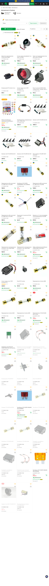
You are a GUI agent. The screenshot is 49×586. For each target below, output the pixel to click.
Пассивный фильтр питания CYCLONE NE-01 (23, 505)
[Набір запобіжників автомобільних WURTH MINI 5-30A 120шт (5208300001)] (40, 235)
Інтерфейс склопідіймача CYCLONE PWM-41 (7, 471)
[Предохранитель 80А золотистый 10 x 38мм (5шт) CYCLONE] (40, 171)
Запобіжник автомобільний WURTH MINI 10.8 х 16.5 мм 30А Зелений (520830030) (8, 348)
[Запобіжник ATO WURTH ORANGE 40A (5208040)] (24, 395)
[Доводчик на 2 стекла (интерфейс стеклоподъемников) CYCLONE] (40, 203)
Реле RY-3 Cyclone (21, 281)
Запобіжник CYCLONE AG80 (39, 407)
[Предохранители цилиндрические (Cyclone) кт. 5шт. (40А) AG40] (9, 235)
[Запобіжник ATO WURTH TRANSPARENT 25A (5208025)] (24, 171)
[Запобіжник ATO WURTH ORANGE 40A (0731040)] (40, 458)
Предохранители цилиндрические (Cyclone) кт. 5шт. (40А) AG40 (9, 248)
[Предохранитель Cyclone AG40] (24, 301)
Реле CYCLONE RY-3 (37, 378)
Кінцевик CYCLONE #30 (22, 378)
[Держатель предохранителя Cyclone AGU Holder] (9, 44)
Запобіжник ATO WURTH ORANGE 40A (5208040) (24, 408)
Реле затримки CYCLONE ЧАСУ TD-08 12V (39, 155)
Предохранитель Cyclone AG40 (23, 313)
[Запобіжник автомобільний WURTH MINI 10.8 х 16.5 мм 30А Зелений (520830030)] (9, 335)
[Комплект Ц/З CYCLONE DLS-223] (24, 142)
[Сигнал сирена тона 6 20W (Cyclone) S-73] (24, 76)
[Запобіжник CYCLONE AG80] (40, 395)
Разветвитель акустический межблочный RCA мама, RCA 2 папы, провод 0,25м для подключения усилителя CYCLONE (23, 471)
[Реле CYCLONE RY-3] (40, 367)
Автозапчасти (14, 7)
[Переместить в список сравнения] (15, 39)
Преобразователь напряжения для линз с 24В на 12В (24, 121)
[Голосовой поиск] (28, 4)
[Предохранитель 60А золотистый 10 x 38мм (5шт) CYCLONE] (9, 171)
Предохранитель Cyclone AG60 (8, 313)
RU (36, 3)
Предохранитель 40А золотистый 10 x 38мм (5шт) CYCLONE (8, 216)
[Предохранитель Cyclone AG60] (9, 301)
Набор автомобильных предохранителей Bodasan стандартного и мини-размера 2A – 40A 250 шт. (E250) (9, 121)
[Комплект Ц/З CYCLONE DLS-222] (40, 108)
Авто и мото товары (7, 7)
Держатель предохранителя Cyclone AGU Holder (7, 57)
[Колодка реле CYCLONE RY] (9, 367)
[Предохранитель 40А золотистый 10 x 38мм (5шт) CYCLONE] (9, 203)
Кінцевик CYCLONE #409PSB (8, 407)
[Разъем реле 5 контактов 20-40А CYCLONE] (24, 203)
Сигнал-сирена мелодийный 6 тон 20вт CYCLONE (24, 57)
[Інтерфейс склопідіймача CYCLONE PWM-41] (9, 458)
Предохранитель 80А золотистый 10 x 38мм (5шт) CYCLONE (40, 184)
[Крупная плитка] (44, 29)
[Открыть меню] (2, 4)
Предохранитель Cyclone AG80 (39, 281)
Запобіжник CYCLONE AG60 (23, 441)
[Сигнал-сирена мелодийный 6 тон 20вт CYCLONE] (24, 44)
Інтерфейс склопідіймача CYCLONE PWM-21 (38, 442)
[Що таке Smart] (19, 32)
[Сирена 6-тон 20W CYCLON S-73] (9, 492)
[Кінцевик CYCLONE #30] (24, 367)
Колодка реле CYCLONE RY (7, 378)
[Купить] (15, 61)
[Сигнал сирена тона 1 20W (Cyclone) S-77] (9, 269)
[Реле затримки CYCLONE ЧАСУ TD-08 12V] (40, 142)
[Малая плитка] (46, 29)
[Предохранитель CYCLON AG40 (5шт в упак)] (40, 301)
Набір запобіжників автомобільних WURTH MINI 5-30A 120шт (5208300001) (40, 248)
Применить (43, 23)
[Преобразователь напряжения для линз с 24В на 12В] (24, 108)
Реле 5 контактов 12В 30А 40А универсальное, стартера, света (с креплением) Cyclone (40, 89)
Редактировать (33, 23)
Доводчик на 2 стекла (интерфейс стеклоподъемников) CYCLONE (40, 216)
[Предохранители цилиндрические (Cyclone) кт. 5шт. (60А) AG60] (24, 235)
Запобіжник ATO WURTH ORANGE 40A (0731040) (40, 471)
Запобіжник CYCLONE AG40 (7, 441)
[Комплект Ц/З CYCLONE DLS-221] (9, 142)
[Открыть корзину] (46, 4)
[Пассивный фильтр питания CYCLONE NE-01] (24, 492)
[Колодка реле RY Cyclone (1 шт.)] (9, 76)
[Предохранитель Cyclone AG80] (40, 269)
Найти (31, 3)
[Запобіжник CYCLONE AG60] (24, 429)
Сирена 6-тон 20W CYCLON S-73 (8, 504)
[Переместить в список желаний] (15, 36)
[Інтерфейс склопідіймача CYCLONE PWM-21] (40, 429)
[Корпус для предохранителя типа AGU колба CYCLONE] (40, 44)
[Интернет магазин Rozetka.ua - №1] (6, 4)
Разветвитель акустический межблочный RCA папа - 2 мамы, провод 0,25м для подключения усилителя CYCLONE (39, 348)
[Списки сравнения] (43, 4)
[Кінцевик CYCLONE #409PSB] (9, 395)
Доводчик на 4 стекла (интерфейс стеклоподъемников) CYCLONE (24, 348)
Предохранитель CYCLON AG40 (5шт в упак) (39, 314)
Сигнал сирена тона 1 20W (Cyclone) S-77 (7, 282)
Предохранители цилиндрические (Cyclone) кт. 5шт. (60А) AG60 (24, 248)
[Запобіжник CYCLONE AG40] (9, 429)
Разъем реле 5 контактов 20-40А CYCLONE (24, 216)
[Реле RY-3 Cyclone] (24, 269)
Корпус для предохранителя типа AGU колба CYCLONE (40, 57)
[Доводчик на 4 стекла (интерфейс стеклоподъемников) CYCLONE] (24, 335)
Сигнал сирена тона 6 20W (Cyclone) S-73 (23, 89)
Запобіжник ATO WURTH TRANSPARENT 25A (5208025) (23, 184)
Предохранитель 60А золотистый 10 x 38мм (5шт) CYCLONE (8, 184)
